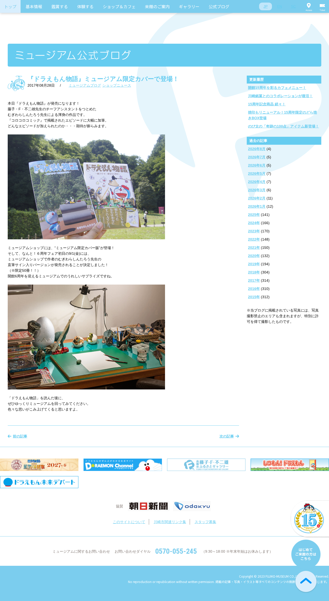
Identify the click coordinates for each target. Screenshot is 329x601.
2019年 (254, 264)
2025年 (254, 215)
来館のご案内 (157, 6)
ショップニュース (116, 85)
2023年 (254, 231)
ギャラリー (189, 6)
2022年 (254, 239)
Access (308, 6)
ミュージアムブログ (85, 85)
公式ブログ (219, 6)
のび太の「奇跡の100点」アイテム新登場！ (283, 126)
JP (265, 6)
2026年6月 (257, 165)
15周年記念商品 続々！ (267, 104)
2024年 (254, 223)
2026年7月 (257, 157)
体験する (85, 6)
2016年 (254, 289)
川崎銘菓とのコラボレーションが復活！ (280, 96)
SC (293, 6)
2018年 (254, 272)
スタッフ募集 (205, 522)
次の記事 (227, 436)
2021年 (254, 247)
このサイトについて (129, 522)
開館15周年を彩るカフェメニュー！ (277, 88)
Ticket (322, 6)
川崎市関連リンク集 (170, 522)
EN (279, 6)
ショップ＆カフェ (119, 6)
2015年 (254, 297)
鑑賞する (59, 6)
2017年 (254, 280)
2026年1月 (257, 206)
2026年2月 (257, 198)
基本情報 (34, 6)
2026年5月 (257, 173)
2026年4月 (257, 182)
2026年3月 (257, 190)
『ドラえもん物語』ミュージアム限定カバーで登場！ (103, 78)
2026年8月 (257, 149)
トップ (10, 6)
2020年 (254, 256)
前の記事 (20, 436)
